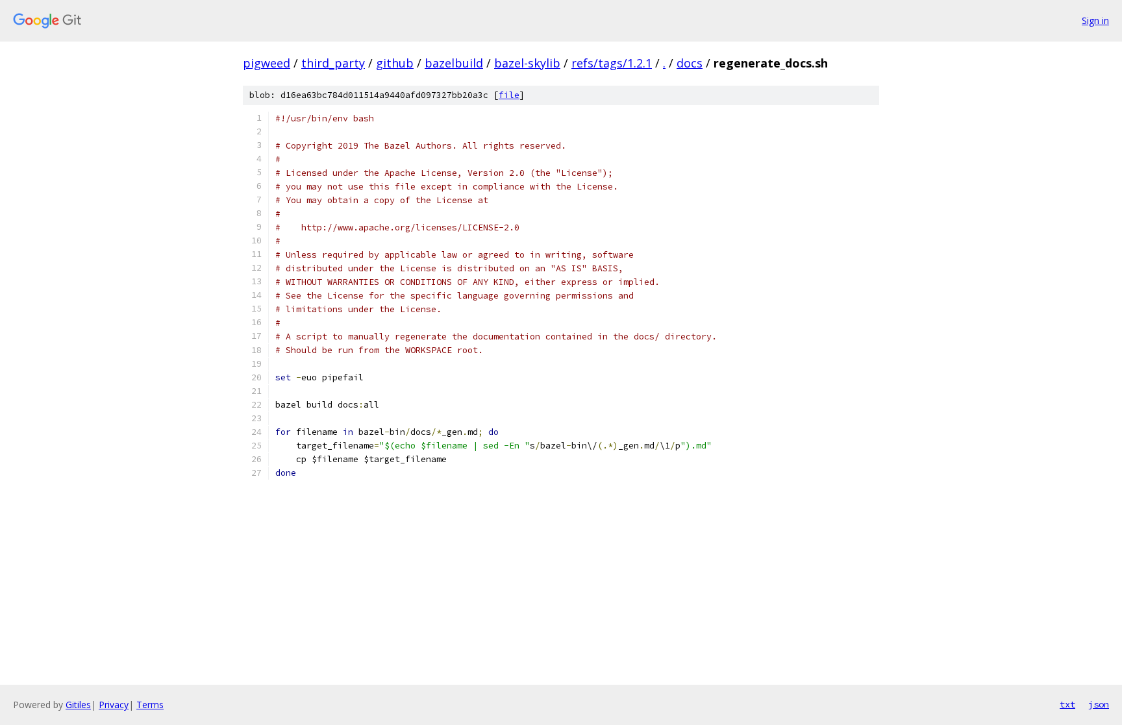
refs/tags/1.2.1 (611, 63)
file (509, 95)
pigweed (266, 63)
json (1098, 704)
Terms (150, 704)
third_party (333, 63)
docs (690, 63)
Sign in (1095, 20)
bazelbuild (454, 63)
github (395, 63)
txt (1067, 704)
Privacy (114, 704)
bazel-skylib (527, 63)
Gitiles (78, 704)
